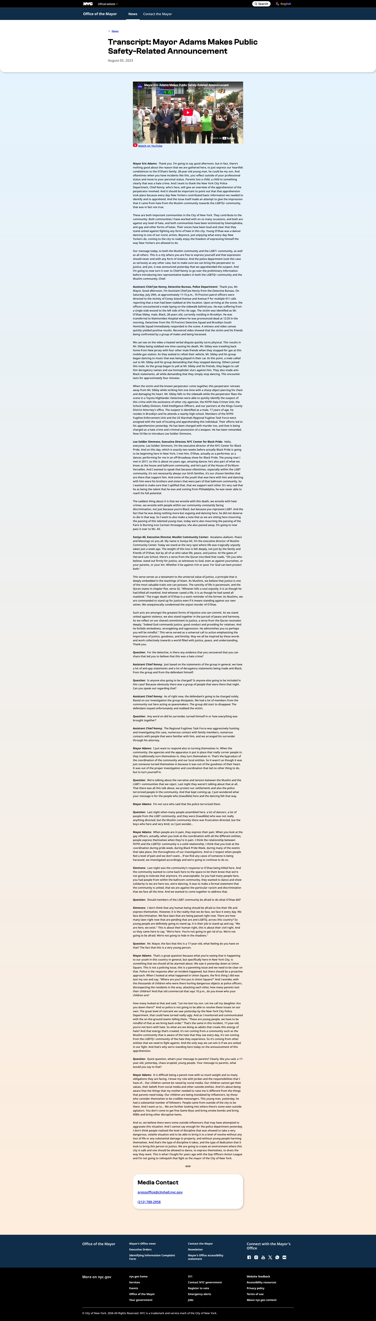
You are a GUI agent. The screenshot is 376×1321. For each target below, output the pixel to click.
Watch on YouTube (150, 146)
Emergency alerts (199, 1294)
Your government (140, 1300)
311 (190, 1276)
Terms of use (255, 1294)
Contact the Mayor (157, 14)
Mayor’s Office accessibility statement (205, 1257)
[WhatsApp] (277, 1257)
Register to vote (198, 1288)
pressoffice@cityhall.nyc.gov (160, 1192)
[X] (270, 1257)
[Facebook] (249, 1257)
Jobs (190, 1300)
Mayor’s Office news (142, 1243)
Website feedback (258, 1276)
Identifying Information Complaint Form (152, 1257)
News (132, 14)
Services (134, 1282)
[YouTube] (263, 1257)
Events (133, 1288)
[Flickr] (284, 1257)
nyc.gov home (138, 1276)
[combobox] (283, 3)
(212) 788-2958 (149, 1202)
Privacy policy (255, 1288)
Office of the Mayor (100, 13)
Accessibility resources (261, 1282)
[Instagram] (256, 1257)
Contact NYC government (205, 1282)
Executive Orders (140, 1249)
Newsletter (195, 1249)
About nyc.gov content (262, 1300)
